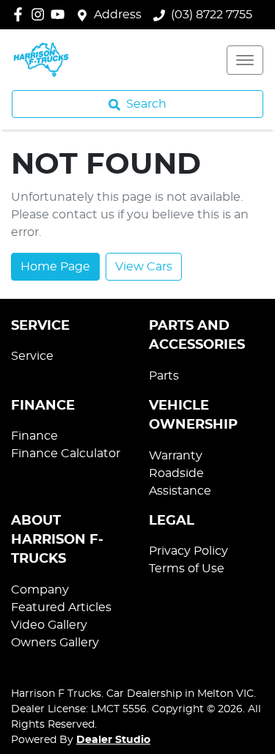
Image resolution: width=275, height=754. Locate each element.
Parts (164, 376)
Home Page (55, 267)
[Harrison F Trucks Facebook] (21, 14)
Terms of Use (186, 568)
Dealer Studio (113, 740)
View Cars (143, 267)
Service (32, 356)
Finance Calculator (65, 453)
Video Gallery (49, 625)
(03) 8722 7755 (211, 15)
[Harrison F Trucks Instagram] (41, 14)
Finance (34, 436)
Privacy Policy (188, 551)
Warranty (175, 456)
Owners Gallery (55, 642)
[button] (245, 60)
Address (118, 15)
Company (40, 590)
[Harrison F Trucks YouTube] (60, 14)
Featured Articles (61, 607)
